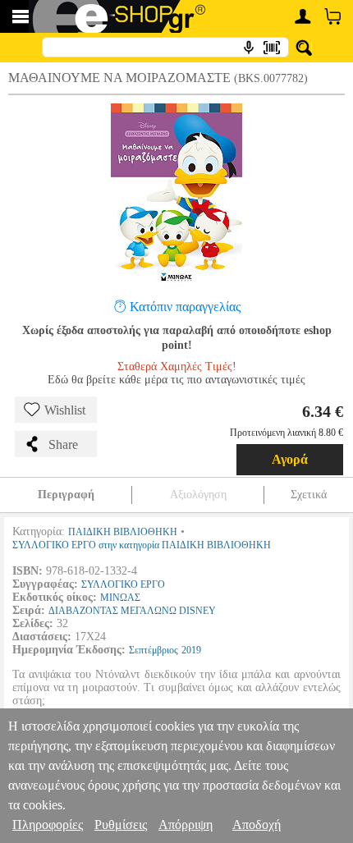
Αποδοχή (256, 825)
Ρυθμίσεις (120, 825)
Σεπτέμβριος (153, 650)
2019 (191, 650)
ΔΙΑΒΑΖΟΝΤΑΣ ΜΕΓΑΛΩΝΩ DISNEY (132, 610)
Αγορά (290, 459)
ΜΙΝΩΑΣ (120, 597)
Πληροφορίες (47, 825)
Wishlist (64, 410)
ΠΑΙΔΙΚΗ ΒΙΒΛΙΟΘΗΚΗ (122, 532)
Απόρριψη (185, 825)
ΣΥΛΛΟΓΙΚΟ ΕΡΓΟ (123, 584)
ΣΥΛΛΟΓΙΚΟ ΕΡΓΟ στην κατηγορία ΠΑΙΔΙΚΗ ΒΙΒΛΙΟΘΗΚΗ (141, 545)
